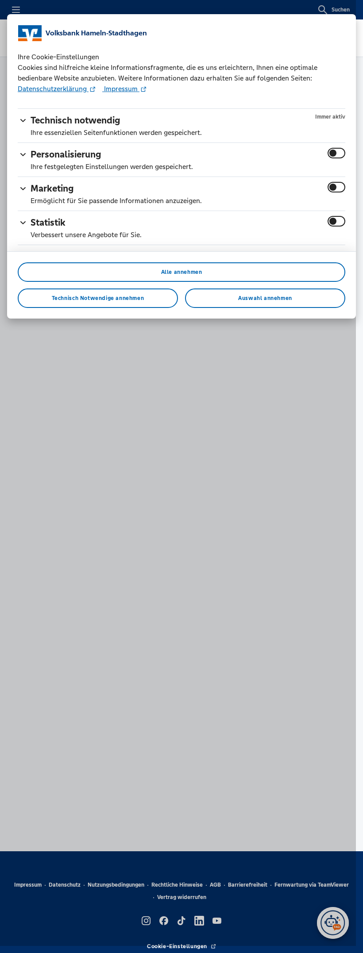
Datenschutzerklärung (53, 89)
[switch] (336, 153)
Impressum (120, 89)
